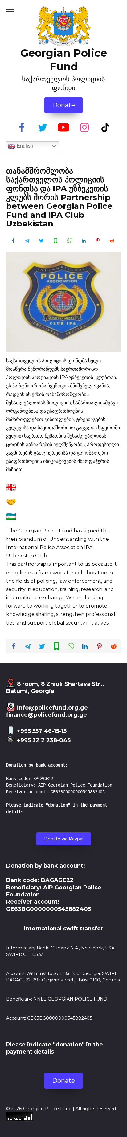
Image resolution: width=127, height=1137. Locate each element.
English (24, 145)
